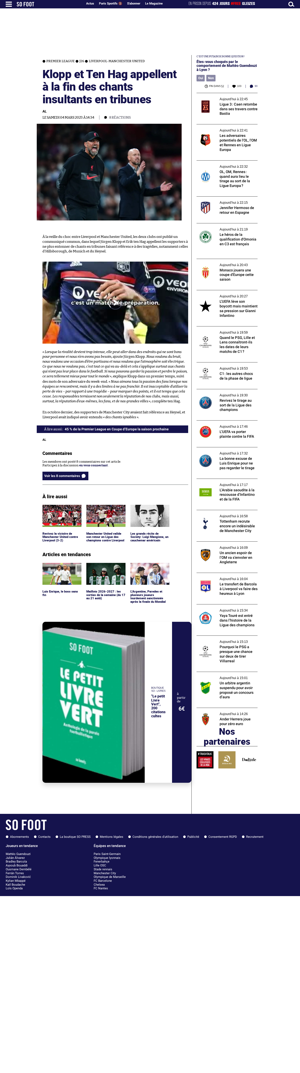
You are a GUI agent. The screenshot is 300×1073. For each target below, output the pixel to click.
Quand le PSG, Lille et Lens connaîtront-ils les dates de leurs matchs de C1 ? (227, 330)
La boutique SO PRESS (75, 837)
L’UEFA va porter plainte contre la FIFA (224, 422)
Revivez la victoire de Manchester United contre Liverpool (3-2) (61, 510)
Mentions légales (111, 837)
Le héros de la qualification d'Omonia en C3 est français (225, 227)
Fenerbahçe (101, 861)
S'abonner (133, 3)
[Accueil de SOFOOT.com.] (49, 4)
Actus (90, 3)
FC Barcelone (103, 881)
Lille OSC (100, 865)
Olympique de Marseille (110, 877)
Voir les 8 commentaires (62, 476)
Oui (200, 78)
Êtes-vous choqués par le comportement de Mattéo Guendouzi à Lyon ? (227, 65)
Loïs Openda (14, 888)
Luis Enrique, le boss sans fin (60, 566)
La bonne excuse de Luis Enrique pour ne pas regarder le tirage (226, 451)
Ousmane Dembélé (18, 869)
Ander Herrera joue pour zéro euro (222, 709)
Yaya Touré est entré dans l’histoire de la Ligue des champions (225, 608)
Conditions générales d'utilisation (155, 837)
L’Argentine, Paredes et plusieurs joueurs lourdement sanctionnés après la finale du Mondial (148, 570)
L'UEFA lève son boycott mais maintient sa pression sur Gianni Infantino (227, 293)
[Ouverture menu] (9, 4)
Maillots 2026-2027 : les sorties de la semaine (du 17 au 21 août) (105, 568)
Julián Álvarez (15, 858)
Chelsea (99, 884)
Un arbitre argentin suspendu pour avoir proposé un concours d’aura (226, 675)
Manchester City (105, 873)
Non (211, 78)
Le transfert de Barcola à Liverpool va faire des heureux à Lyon (227, 576)
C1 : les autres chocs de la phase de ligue (224, 364)
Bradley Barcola (16, 861)
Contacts (44, 837)
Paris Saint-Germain (107, 854)
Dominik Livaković (18, 877)
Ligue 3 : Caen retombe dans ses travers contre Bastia (225, 96)
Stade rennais (103, 869)
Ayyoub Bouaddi (17, 865)
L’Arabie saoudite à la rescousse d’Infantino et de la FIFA (219, 482)
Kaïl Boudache (15, 884)
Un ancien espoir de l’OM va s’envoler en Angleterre (225, 545)
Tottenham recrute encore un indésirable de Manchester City (226, 513)
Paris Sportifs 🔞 (110, 3)
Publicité (193, 837)
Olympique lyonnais (107, 858)
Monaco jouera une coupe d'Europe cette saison (226, 262)
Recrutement (254, 837)
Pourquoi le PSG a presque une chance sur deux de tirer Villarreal (227, 639)
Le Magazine (154, 3)
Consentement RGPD (222, 837)
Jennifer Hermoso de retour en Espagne (225, 198)
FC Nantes (101, 888)
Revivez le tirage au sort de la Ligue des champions (224, 392)
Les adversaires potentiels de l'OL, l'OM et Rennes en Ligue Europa (226, 128)
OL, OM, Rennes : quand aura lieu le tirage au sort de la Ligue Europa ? (226, 164)
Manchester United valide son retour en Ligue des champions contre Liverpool (104, 512)
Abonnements (19, 837)
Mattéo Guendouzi (18, 854)
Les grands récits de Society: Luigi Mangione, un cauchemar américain (148, 510)
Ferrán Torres (15, 873)
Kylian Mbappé (16, 881)
